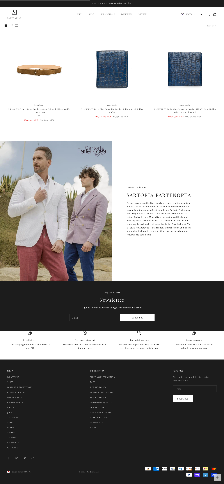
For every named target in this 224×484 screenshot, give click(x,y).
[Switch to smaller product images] (11, 26)
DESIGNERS (127, 14)
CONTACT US (96, 422)
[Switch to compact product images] (16, 26)
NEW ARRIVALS (107, 14)
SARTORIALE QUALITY (101, 402)
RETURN (143, 14)
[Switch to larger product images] (6, 26)
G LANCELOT (39, 105)
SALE (91, 14)
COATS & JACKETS (16, 392)
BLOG (93, 427)
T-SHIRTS (11, 437)
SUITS (10, 382)
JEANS (10, 412)
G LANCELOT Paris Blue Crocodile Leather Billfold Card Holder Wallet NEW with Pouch (185, 110)
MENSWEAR (13, 377)
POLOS (10, 427)
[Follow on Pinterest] (24, 458)
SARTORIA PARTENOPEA (159, 195)
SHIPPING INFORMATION (102, 377)
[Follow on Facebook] (8, 458)
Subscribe (137, 317)
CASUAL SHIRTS (15, 402)
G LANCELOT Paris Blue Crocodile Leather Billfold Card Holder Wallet (112, 110)
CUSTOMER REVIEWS (100, 412)
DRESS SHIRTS (14, 397)
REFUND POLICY (98, 387)
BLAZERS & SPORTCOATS (19, 387)
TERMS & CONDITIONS (101, 392)
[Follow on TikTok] (32, 458)
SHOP (80, 14)
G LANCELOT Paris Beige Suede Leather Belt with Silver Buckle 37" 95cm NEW (39, 110)
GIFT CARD (12, 447)
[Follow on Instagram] (16, 458)
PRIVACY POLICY (98, 397)
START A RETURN (98, 417)
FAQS (92, 382)
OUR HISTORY (97, 407)
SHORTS (11, 432)
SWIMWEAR (13, 442)
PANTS (10, 407)
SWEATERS (12, 417)
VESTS (10, 422)
